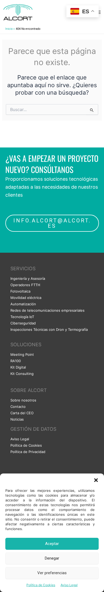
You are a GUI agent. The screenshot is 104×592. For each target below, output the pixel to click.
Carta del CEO (22, 413)
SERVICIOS (22, 268)
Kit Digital (18, 367)
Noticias (17, 419)
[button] (96, 480)
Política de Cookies (40, 585)
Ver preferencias (52, 572)
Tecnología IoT (22, 317)
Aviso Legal (69, 585)
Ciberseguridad (23, 323)
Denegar (52, 558)
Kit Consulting (22, 373)
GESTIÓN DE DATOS (33, 429)
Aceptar (52, 543)
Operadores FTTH (25, 285)
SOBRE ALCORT (28, 390)
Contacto (18, 406)
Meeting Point (22, 354)
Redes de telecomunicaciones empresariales (47, 310)
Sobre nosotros (23, 400)
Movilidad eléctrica (25, 297)
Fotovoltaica (20, 291)
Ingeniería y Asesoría (27, 278)
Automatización (23, 304)
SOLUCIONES (25, 344)
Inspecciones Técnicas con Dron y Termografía (49, 329)
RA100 (15, 361)
